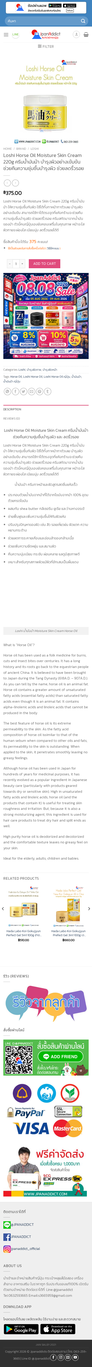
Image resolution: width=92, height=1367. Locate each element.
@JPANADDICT (22, 1224)
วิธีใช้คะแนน (53, 248)
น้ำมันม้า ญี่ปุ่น (11, 381)
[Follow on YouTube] (75, 1357)
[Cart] (86, 34)
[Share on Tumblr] (47, 391)
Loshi (35, 148)
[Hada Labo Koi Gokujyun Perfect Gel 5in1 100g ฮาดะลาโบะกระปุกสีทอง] (23, 906)
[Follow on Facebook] (53, 1357)
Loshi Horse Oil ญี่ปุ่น (57, 377)
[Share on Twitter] (23, 391)
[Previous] (3, 918)
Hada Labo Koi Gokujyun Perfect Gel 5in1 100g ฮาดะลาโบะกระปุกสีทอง (23, 933)
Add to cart (44, 263)
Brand (21, 148)
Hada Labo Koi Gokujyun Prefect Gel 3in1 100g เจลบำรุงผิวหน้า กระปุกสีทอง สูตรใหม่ (68, 933)
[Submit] (83, 20)
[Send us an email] (68, 1357)
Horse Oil (16, 377)
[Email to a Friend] (31, 391)
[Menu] (6, 34)
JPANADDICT (21, 1236)
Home (7, 148)
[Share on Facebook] (15, 391)
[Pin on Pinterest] (39, 391)
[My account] (76, 34)
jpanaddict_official (25, 1248)
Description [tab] (12, 409)
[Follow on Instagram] (60, 1357)
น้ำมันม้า (76, 377)
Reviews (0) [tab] (11, 418)
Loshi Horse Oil (32, 377)
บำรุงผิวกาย (34, 370)
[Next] (89, 918)
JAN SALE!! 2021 (46, 1345)
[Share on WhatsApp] (7, 391)
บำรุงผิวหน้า (50, 370)
